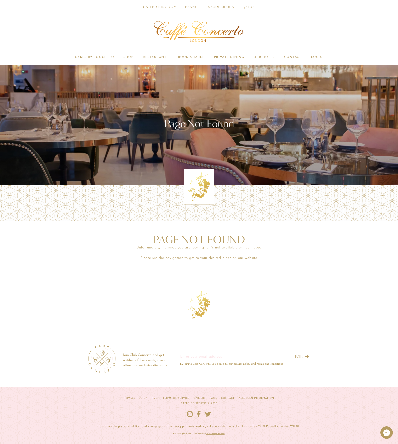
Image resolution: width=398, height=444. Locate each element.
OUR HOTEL (264, 57)
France (192, 7)
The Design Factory (215, 434)
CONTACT (228, 398)
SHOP (128, 57)
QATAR (249, 7)
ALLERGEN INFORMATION (256, 398)
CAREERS (200, 398)
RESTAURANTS (156, 57)
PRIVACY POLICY (135, 398)
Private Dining (229, 57)
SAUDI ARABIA (221, 7)
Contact (293, 57)
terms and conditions (270, 364)
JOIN (299, 357)
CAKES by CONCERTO (94, 57)
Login (317, 57)
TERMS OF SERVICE (176, 398)
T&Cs (155, 398)
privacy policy (242, 364)
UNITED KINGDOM (160, 7)
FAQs (213, 398)
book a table (191, 57)
